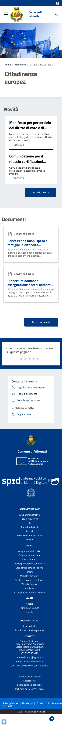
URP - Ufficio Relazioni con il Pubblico (29, 665)
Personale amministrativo (29, 535)
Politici (29, 531)
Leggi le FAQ (29, 680)
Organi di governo (29, 519)
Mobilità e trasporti (29, 576)
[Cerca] (56, 14)
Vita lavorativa (29, 559)
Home (7, 64)
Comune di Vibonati (34, 14)
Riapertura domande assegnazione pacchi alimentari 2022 (31, 284)
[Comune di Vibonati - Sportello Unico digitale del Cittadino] (16, 14)
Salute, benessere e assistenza (29, 592)
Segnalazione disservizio (29, 685)
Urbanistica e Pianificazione (29, 567)
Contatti (29, 636)
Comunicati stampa (29, 608)
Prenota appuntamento (29, 676)
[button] (57, 3)
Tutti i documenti (41, 322)
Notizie (29, 604)
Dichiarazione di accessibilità (29, 689)
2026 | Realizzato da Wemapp (31, 711)
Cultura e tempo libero (29, 555)
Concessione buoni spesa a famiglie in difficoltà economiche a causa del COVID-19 (31, 246)
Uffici (29, 523)
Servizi (29, 545)
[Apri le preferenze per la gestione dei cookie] (6, 723)
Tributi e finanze (29, 584)
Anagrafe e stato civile (29, 551)
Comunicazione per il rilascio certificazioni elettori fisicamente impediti (26, 164)
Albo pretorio (29, 626)
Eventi (29, 612)
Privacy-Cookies (10, 703)
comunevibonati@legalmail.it (29, 657)
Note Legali (27, 703)
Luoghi (29, 539)
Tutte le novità (41, 192)
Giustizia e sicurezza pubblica (29, 580)
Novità (11, 109)
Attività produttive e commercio (29, 563)
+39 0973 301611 (29, 653)
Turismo (29, 572)
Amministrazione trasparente (29, 630)
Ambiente (29, 588)
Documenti (14, 219)
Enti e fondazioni (29, 527)
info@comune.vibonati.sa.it (29, 661)
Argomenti (20, 64)
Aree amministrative (29, 515)
